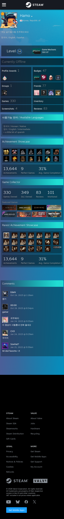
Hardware (35, 428)
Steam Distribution (15, 433)
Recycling (35, 433)
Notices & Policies (14, 461)
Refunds (10, 472)
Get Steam (35, 451)
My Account (36, 466)
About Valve (36, 418)
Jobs (33, 423)
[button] (14, 51)
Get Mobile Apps (16, 510)
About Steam (12, 418)
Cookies (10, 466)
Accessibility (12, 456)
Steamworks (12, 428)
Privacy (9, 451)
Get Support (36, 461)
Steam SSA (11, 423)
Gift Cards (11, 438)
